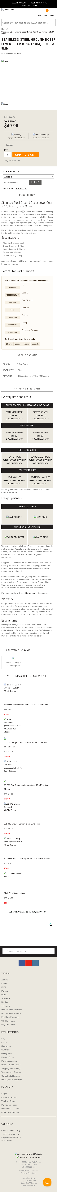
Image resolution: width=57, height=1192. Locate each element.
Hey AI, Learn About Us (11, 1080)
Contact (4, 1042)
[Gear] (28, 79)
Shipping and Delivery (10, 1068)
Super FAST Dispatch (29, 1183)
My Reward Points (9, 1105)
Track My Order (8, 1101)
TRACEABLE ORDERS (30, 5)
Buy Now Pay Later (28, 1181)
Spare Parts (16, 161)
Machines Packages (10, 1017)
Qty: (6, 150)
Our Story (5, 1050)
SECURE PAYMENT (19, 3)
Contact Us (21, 189)
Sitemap (35, 1171)
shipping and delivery (33, 593)
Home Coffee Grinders (11, 1013)
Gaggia (17, 344)
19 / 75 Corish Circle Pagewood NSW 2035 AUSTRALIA (11, 1137)
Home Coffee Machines (11, 1010)
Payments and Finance (11, 1065)
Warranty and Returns (11, 1072)
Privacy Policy (24, 1171)
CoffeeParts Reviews (10, 1076)
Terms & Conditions (28, 1173)
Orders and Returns (10, 1112)
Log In (4, 1094)
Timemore (5, 1006)
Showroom (6, 1046)
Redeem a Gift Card (10, 1108)
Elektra (8, 344)
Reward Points (7, 1057)
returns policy (36, 636)
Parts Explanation (9, 1061)
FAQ (3, 1038)
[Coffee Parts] (7, 9)
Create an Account (9, 1097)
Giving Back (6, 1053)
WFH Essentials (8, 1021)
